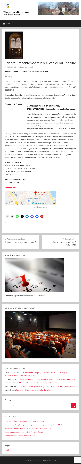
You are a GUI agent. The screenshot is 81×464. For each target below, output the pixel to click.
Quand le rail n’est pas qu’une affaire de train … (33, 390)
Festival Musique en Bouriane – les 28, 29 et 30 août (24, 421)
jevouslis (30, 67)
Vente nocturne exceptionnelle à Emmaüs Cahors (24, 432)
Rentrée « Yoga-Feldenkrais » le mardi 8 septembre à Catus (28, 428)
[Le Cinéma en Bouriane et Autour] (40, 358)
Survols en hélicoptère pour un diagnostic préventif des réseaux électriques (45, 379)
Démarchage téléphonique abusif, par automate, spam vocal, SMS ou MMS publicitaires (38, 425)
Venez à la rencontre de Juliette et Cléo (20, 436)
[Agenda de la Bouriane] (34, 291)
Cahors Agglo (10, 187)
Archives (8, 450)
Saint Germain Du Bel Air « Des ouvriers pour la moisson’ (37, 383)
